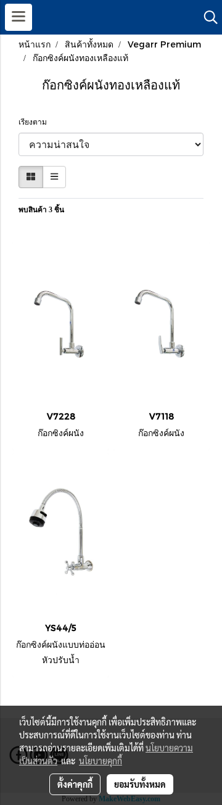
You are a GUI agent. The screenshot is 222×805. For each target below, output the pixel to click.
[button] (206, 17)
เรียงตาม (35, 122)
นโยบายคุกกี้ (100, 760)
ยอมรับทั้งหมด (140, 784)
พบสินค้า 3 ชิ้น (41, 209)
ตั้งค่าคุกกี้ (74, 784)
